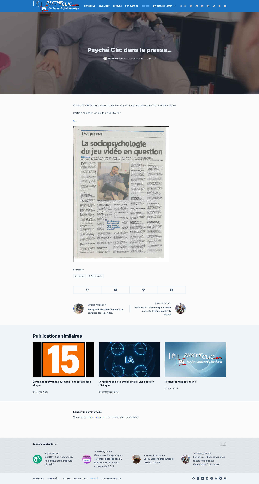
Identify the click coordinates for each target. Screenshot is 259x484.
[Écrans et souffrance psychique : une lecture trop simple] (63, 359)
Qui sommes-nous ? (162, 6)
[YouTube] (219, 6)
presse (79, 276)
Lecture (117, 6)
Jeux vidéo (104, 6)
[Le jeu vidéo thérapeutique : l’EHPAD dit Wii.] (136, 459)
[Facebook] (185, 6)
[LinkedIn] (197, 6)
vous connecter (96, 417)
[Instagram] (202, 6)
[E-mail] (225, 6)
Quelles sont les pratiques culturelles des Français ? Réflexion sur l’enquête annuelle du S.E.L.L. (108, 461)
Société (145, 6)
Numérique (89, 6)
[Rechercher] (181, 6)
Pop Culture (131, 6)
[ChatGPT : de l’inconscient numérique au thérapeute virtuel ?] (37, 459)
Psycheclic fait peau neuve (180, 381)
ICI (74, 120)
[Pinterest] (144, 290)
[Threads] (208, 6)
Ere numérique (51, 453)
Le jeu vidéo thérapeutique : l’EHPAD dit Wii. (159, 460)
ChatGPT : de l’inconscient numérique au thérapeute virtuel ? (59, 461)
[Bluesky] (214, 6)
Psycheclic (95, 276)
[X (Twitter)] (191, 6)
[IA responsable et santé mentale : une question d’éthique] (129, 359)
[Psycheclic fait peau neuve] (195, 359)
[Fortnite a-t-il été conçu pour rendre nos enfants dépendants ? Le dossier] (185, 459)
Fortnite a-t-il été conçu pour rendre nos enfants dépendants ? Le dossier (209, 461)
